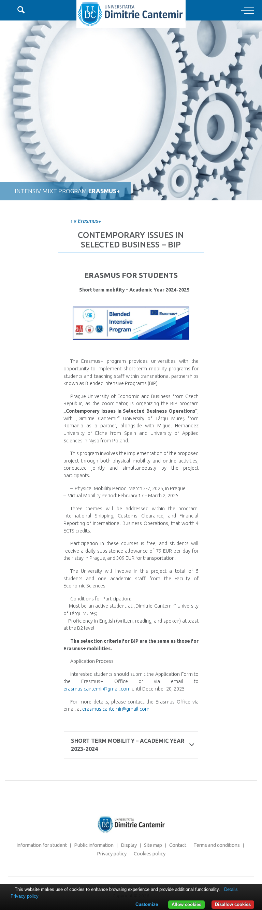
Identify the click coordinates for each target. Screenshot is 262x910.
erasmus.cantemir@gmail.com (97, 689)
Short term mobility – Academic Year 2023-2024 (127, 745)
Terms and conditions (216, 845)
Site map (153, 845)
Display (129, 845)
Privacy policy (112, 853)
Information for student (41, 845)
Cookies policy (149, 853)
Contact (177, 845)
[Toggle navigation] (247, 10)
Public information (94, 845)
